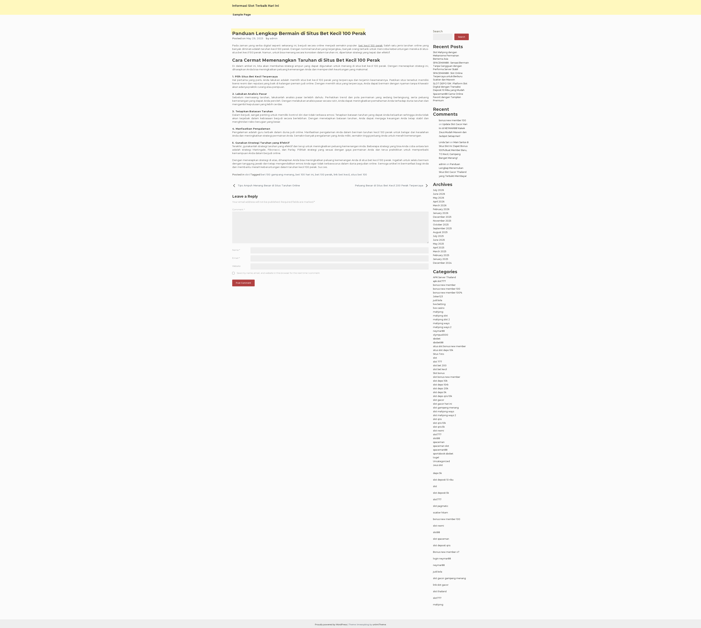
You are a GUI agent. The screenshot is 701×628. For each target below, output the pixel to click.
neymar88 (439, 331)
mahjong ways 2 (442, 327)
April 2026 (438, 201)
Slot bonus (439, 373)
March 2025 (439, 251)
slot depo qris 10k (442, 396)
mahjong (438, 311)
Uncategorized (441, 461)
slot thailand (440, 591)
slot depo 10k (440, 380)
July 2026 (438, 190)
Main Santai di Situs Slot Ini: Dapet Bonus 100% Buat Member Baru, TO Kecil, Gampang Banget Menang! (454, 150)
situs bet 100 (359, 174)
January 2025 (440, 259)
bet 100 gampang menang (277, 174)
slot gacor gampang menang (449, 578)
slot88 (436, 438)
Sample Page (242, 14)
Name (236, 250)
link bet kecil (342, 174)
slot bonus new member (446, 377)
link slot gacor (441, 584)
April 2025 (438, 247)
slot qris (437, 419)
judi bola (437, 300)
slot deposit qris (441, 545)
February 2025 (441, 255)
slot (247, 174)
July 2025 (438, 236)
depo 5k (437, 473)
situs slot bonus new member (449, 346)
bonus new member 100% (447, 292)
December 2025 (442, 217)
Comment (238, 209)
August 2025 (440, 232)
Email (236, 258)
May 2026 (438, 197)
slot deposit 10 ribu (443, 479)
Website (236, 266)
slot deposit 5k (441, 492)
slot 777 (437, 361)
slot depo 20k (440, 388)
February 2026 (441, 209)
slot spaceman (441, 538)
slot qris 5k (439, 426)
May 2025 (438, 243)
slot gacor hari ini (442, 403)
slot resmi (438, 430)
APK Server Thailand (444, 277)
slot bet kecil (440, 369)
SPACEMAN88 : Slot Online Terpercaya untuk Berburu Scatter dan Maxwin (448, 76)
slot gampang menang (446, 407)
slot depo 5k (439, 392)
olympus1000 (440, 334)
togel (436, 457)
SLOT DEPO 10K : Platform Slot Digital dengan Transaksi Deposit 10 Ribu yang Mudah (450, 86)
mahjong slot (440, 315)
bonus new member (444, 285)
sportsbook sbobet (443, 453)
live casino (439, 308)
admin (273, 38)
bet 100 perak (323, 174)
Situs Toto (438, 354)
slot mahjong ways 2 (444, 415)
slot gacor (438, 400)
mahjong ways (441, 323)
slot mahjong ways (443, 411)
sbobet (436, 338)
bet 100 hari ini (305, 174)
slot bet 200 (440, 365)
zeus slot (438, 465)
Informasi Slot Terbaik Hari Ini (255, 5)
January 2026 (440, 213)
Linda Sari (444, 142)
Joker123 (438, 296)
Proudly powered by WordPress (331, 624)
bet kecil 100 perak (371, 45)
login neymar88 (442, 558)
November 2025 (442, 220)
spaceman (439, 442)
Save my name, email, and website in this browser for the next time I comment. (278, 273)
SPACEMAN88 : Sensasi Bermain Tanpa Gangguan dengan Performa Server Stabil (451, 66)
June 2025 (439, 240)
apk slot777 (439, 281)
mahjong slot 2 (441, 319)
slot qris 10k (439, 423)
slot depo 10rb (440, 384)
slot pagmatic (440, 506)
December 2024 (442, 263)
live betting (439, 304)
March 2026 (439, 205)
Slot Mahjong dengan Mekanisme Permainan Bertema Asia (446, 55)
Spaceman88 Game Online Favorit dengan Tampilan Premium (448, 97)
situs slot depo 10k (443, 350)
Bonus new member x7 (446, 552)
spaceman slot (441, 446)
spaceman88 (440, 449)
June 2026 (439, 194)
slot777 (437, 434)
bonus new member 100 (452, 120)
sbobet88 (438, 342)
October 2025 (441, 224)
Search (438, 31)
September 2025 (442, 228)
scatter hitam (440, 512)
